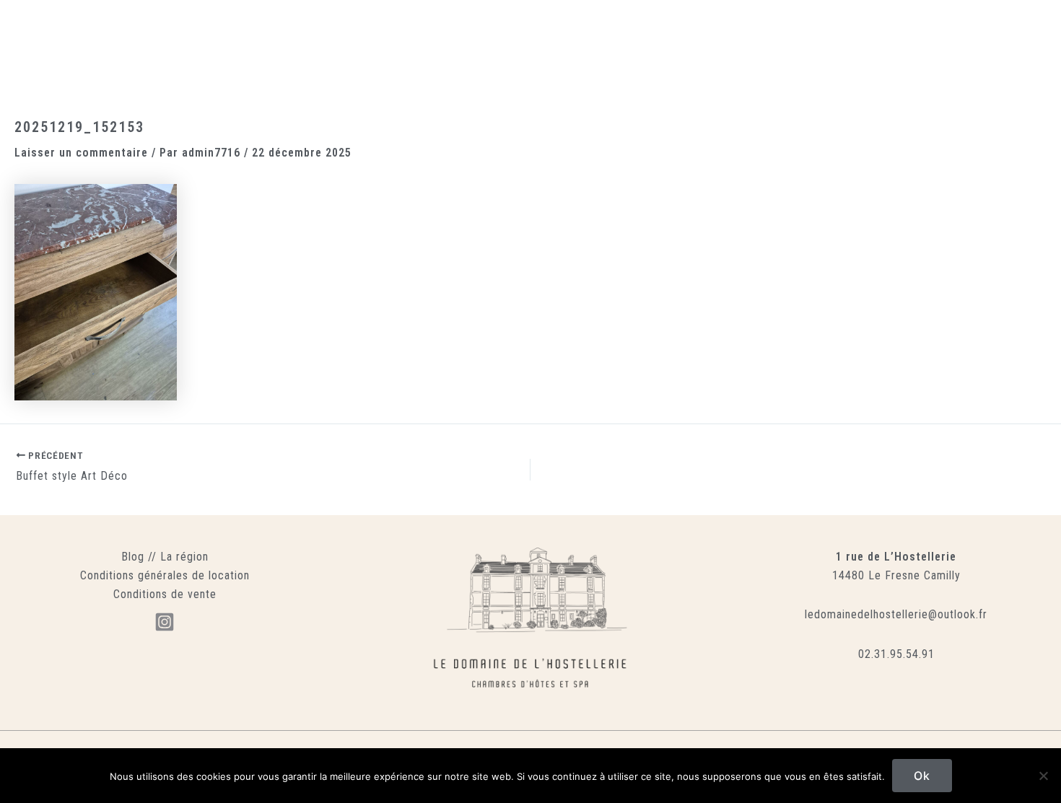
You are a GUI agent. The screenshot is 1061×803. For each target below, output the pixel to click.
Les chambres (250, 54)
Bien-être (394, 54)
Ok (922, 775)
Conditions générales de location (165, 575)
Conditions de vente (165, 594)
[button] (949, 54)
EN (876, 54)
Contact (799, 54)
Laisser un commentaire (81, 152)
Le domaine (169, 54)
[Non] (1043, 775)
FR (844, 54)
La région (184, 556)
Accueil (104, 54)
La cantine (328, 54)
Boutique (653, 54)
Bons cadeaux (727, 54)
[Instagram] (164, 622)
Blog (132, 556)
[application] (422, 54)
